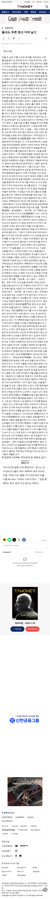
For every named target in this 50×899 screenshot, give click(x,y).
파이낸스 (42, 12)
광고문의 (24, 826)
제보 (33, 2)
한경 (7, 817)
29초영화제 (21, 875)
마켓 (26, 12)
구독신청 (17, 629)
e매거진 (39, 2)
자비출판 (27, 2)
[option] (25, 19)
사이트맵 (14, 834)
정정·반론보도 (35, 830)
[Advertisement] (25, 673)
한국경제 (5, 868)
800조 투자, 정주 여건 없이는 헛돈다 (21, 483)
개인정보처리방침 (8, 830)
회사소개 (5, 826)
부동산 (33, 12)
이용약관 (33, 826)
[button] (46, 2)
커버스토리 (16, 12)
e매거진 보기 (33, 629)
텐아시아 (20, 871)
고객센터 (5, 834)
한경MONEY (9, 28)
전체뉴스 (5, 12)
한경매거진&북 (7, 2)
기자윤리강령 (22, 830)
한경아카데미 (7, 871)
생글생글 (36, 871)
